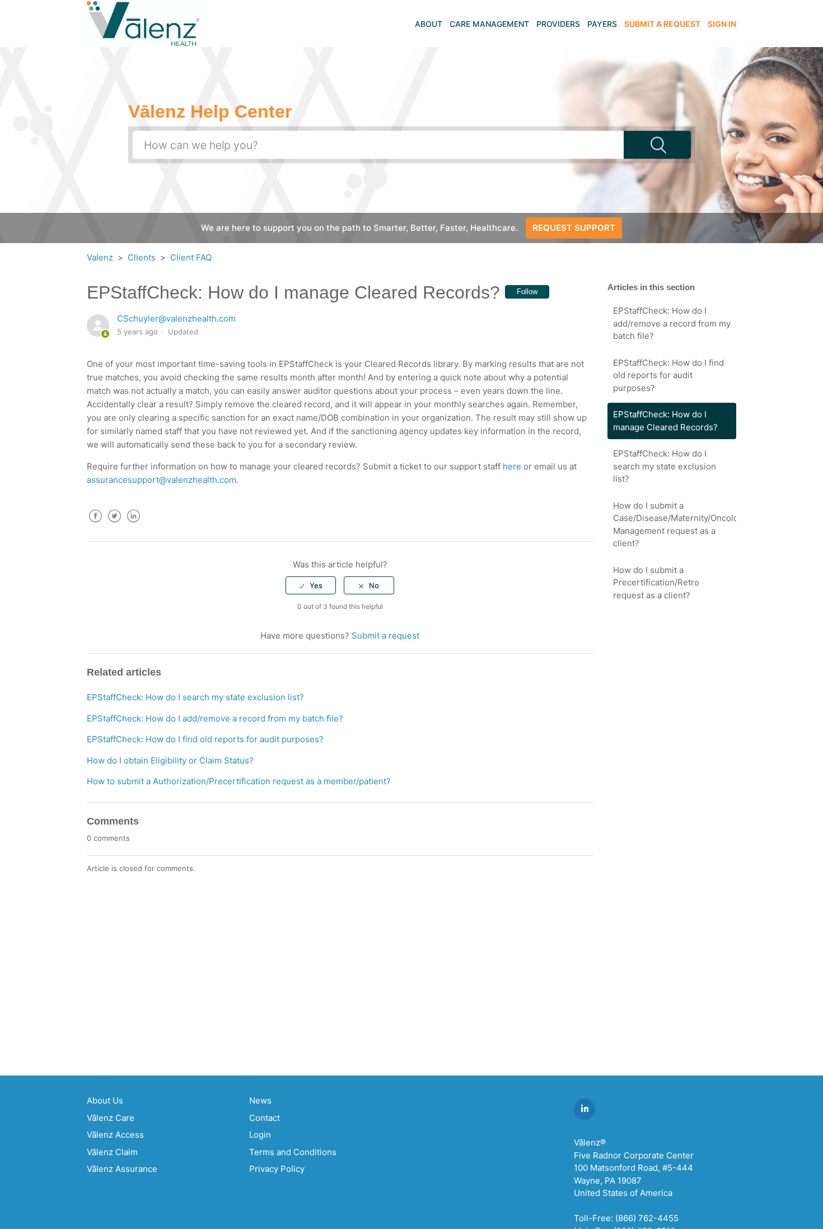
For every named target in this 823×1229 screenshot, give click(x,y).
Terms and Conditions (292, 1152)
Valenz (100, 257)
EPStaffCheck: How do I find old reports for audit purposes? (668, 375)
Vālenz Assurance (122, 1168)
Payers (602, 24)
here (512, 466)
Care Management (489, 24)
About (428, 24)
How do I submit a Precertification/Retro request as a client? (656, 582)
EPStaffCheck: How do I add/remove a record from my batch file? (672, 323)
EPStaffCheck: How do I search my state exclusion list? (664, 466)
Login (260, 1134)
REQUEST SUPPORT (573, 227)
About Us (105, 1100)
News (260, 1100)
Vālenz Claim (112, 1152)
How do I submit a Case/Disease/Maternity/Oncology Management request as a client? (674, 524)
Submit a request (662, 24)
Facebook (95, 524)
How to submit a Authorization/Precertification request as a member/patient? (239, 781)
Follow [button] (527, 291)
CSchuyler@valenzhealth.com (176, 318)
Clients (142, 257)
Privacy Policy (277, 1168)
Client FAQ (191, 257)
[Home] (143, 22)
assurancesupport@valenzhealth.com (161, 479)
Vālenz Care (110, 1117)
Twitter (114, 524)
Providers (558, 24)
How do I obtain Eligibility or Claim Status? (170, 760)
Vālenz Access (115, 1134)
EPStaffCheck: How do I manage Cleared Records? (665, 420)
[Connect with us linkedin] (584, 1109)
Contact (264, 1117)
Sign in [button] (722, 24)
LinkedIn (133, 524)
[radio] (311, 585)
